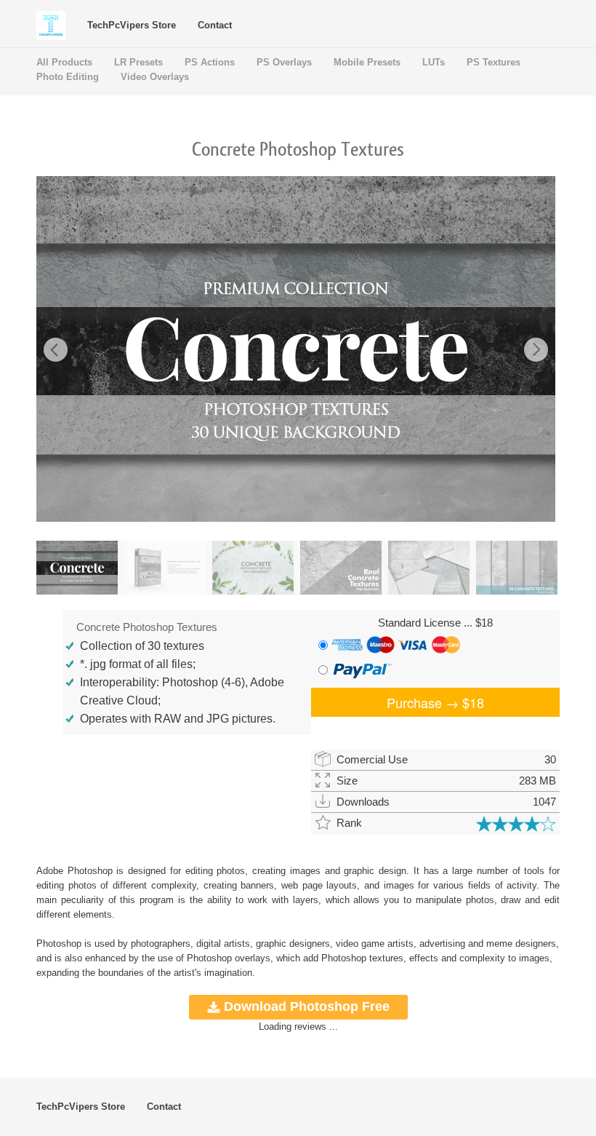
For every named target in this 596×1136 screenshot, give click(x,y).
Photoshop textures (362, 958)
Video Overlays (155, 76)
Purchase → (435, 702)
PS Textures (493, 62)
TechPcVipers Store (131, 25)
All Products (64, 62)
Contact (215, 25)
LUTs (433, 62)
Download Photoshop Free (307, 1006)
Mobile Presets (367, 62)
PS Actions (210, 62)
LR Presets (138, 62)
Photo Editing (67, 76)
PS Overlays (284, 62)
